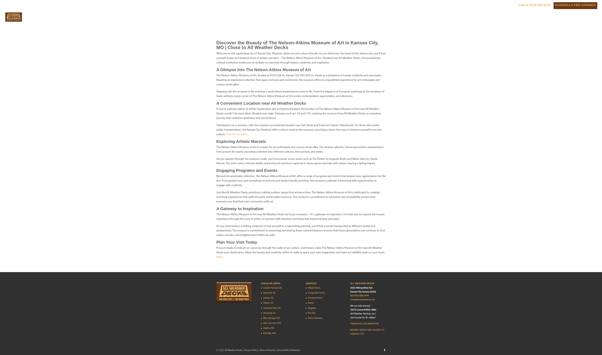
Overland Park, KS (272, 308)
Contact (580, 20)
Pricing (512, 20)
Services (444, 20)
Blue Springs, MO (271, 318)
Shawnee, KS (269, 313)
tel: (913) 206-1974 (359, 296)
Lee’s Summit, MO (272, 323)
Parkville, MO (269, 333)
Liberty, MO (269, 328)
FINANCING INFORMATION (364, 324)
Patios (311, 303)
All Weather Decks (233, 350)
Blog (593, 20)
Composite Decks (316, 293)
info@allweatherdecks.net (362, 300)
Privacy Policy (251, 350)
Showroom (562, 20)
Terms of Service (267, 350)
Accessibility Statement (288, 350)
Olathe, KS (268, 303)
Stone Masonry (315, 318)
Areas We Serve (468, 20)
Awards (530, 20)
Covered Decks (315, 298)
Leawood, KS (269, 293)
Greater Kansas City (272, 288)
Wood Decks (314, 288)
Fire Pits (312, 313)
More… (220, 257)
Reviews (544, 20)
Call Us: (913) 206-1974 (534, 5)
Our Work (493, 20)
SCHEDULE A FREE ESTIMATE (575, 5)
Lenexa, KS (268, 298)
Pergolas (312, 308)
